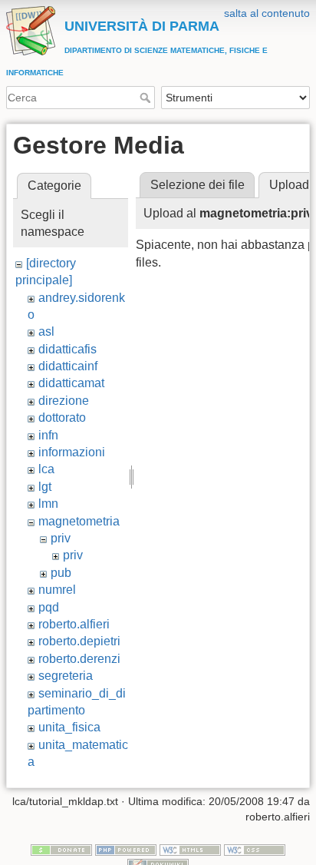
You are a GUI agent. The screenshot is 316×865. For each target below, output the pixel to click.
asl (46, 331)
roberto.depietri (79, 641)
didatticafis (67, 349)
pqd (48, 607)
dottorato (62, 417)
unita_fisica (69, 727)
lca (46, 469)
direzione (63, 400)
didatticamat (71, 382)
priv (61, 538)
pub (61, 572)
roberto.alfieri (74, 624)
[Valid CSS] (254, 849)
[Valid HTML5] (190, 849)
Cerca (147, 97)
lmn (48, 503)
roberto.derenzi (79, 658)
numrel (57, 589)
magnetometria (79, 521)
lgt (44, 486)
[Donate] (61, 849)
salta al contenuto (267, 13)
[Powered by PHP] (125, 849)
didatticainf (67, 366)
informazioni (71, 452)
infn (48, 435)
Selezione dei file (197, 184)
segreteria (65, 675)
